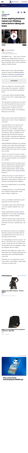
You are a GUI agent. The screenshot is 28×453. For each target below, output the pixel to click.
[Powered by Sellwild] (24, 355)
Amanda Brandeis (10, 50)
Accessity (16, 212)
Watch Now (24, 1)
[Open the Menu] (2, 1)
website (17, 170)
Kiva (11, 189)
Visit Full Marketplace (21, 275)
